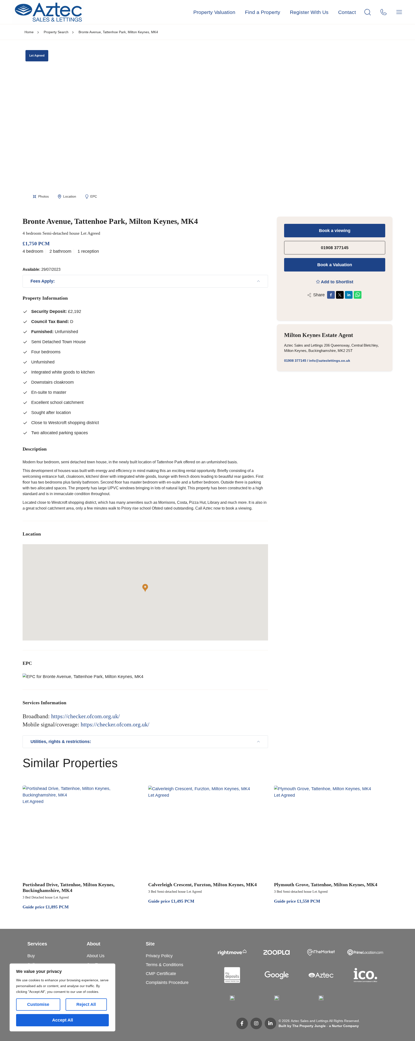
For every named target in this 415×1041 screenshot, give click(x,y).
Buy (31, 955)
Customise (38, 1004)
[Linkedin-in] (270, 1023)
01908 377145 (334, 247)
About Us (95, 955)
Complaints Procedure (167, 982)
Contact (347, 12)
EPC (93, 196)
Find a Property (262, 12)
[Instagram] (256, 1023)
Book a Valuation (334, 264)
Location (69, 196)
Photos (43, 196)
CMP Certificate (161, 973)
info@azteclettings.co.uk (329, 360)
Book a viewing (334, 230)
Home (29, 32)
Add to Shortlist (337, 281)
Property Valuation (214, 12)
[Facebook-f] (242, 1023)
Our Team (96, 964)
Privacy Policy (159, 955)
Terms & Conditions (164, 964)
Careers (94, 973)
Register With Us (309, 12)
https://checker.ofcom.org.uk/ (85, 716)
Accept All (62, 1020)
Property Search (56, 32)
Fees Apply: (43, 281)
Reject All (86, 1004)
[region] (62, 997)
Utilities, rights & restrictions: (61, 741)
